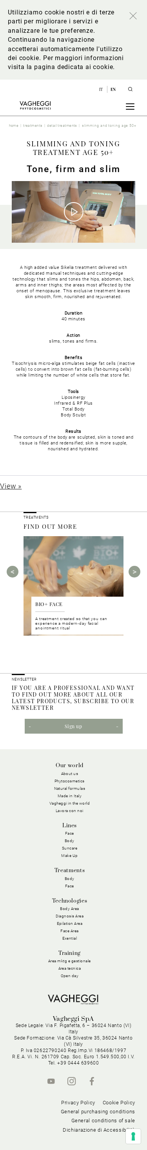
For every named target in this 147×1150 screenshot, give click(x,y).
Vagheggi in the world (69, 803)
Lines (69, 825)
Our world (69, 765)
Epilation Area (70, 923)
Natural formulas (69, 788)
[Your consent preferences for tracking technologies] (133, 1136)
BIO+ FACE (49, 604)
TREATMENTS (37, 517)
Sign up (73, 726)
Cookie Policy (119, 1103)
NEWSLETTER (24, 679)
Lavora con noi (69, 811)
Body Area (69, 908)
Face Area (69, 931)
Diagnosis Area (70, 916)
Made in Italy (70, 796)
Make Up (69, 855)
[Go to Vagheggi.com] (35, 105)
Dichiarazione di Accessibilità (99, 1130)
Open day (70, 976)
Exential (69, 938)
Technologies (69, 901)
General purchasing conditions (98, 1111)
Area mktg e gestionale (69, 961)
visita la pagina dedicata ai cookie (60, 67)
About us (69, 773)
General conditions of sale (103, 1120)
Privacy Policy (78, 1103)
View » (11, 486)
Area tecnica (69, 968)
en (113, 89)
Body (69, 878)
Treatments (69, 870)
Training (69, 953)
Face (69, 886)
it (101, 89)
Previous (12, 571)
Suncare (70, 848)
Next (134, 571)
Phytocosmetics (69, 781)
